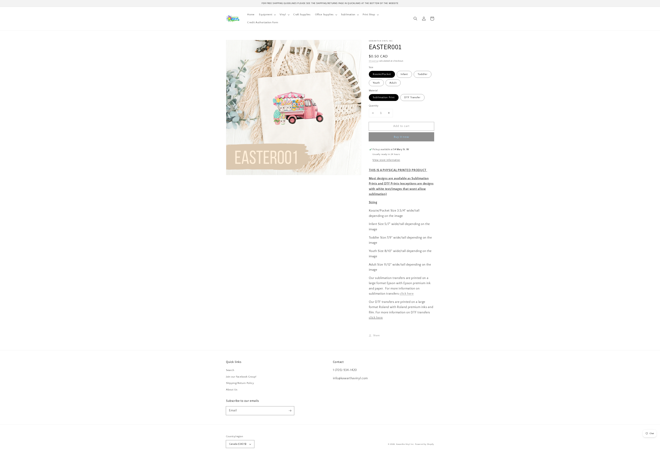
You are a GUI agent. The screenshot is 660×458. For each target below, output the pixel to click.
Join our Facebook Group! (241, 376)
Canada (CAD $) (237, 444)
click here (376, 317)
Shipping (373, 61)
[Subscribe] (290, 410)
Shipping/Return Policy (240, 383)
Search (230, 370)
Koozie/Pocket (382, 74)
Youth (376, 82)
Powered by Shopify (424, 444)
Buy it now (401, 136)
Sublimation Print (384, 97)
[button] (267, 15)
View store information (386, 159)
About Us (231, 389)
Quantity (373, 105)
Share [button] (376, 335)
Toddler (423, 74)
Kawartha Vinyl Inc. (405, 444)
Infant (404, 74)
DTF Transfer (412, 97)
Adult (393, 82)
